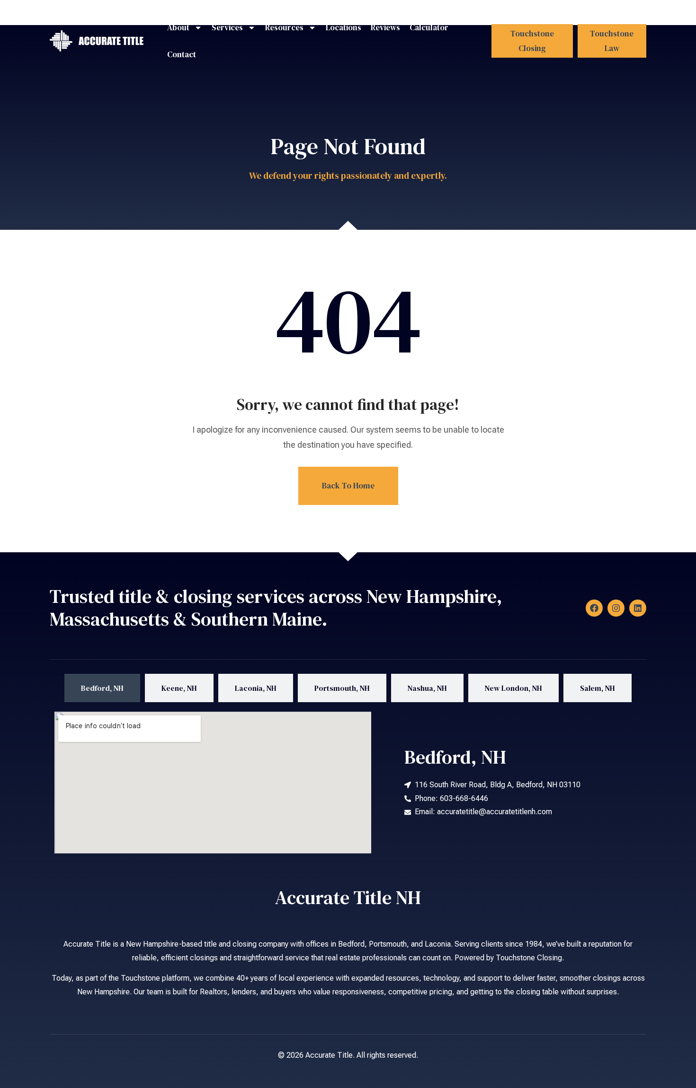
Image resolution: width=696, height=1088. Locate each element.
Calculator (429, 27)
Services (227, 27)
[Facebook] (594, 608)
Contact (181, 54)
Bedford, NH (455, 757)
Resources (284, 27)
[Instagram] (616, 608)
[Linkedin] (637, 608)
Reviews (385, 27)
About (178, 27)
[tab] (102, 688)
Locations (343, 27)
